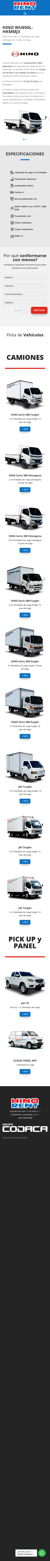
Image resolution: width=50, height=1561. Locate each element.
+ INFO (25, 429)
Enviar (39, 310)
